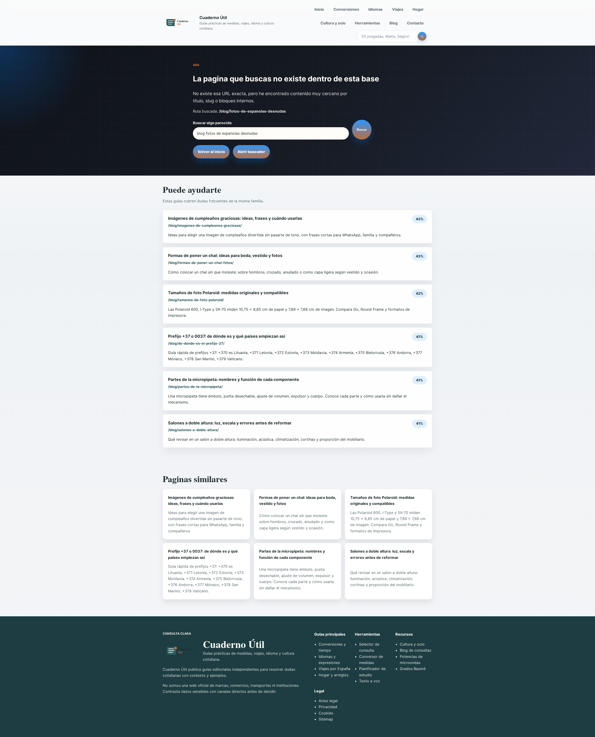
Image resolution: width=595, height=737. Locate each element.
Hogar (418, 9)
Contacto (415, 23)
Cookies (326, 713)
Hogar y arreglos (333, 675)
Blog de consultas (415, 650)
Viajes (397, 9)
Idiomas (375, 9)
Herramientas (367, 23)
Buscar (362, 129)
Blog (394, 23)
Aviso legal (328, 700)
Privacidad (328, 706)
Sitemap (326, 719)
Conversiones (346, 9)
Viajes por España (334, 668)
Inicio (319, 9)
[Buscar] (422, 36)
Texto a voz (369, 681)
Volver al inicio (211, 151)
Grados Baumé (413, 668)
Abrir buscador (251, 151)
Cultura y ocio (333, 23)
